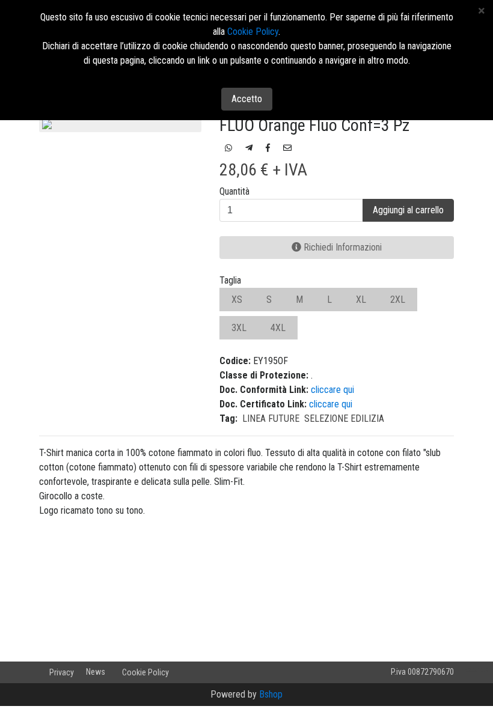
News (95, 672)
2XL (397, 299)
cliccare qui (332, 389)
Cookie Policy (145, 672)
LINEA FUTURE (270, 418)
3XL (238, 327)
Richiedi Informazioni (341, 247)
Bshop (271, 694)
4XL (278, 327)
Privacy (61, 672)
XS (236, 299)
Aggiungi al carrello (408, 210)
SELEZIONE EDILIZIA (344, 418)
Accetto (246, 99)
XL (361, 299)
